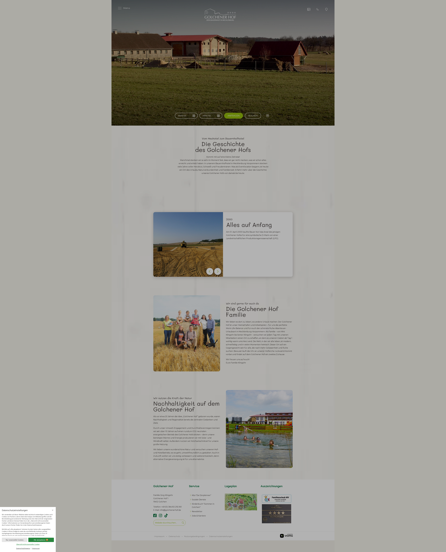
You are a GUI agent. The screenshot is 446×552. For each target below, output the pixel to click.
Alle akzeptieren (39, 540)
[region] (28, 524)
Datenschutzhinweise (23, 548)
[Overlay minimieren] (52, 510)
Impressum (36, 548)
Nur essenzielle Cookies (14, 540)
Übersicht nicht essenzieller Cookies (28, 544)
